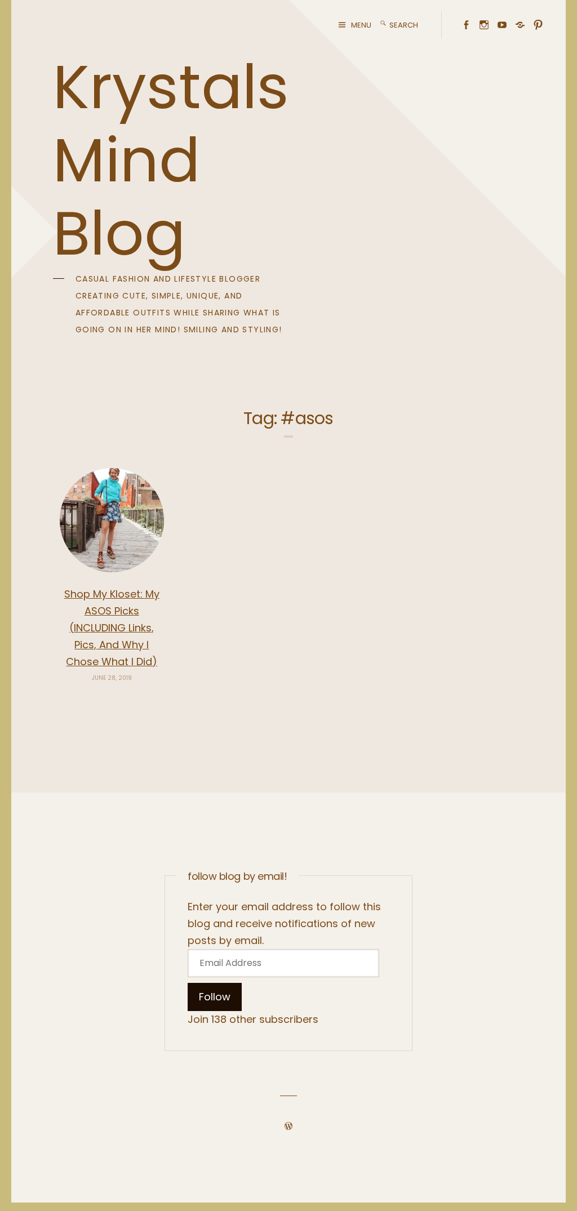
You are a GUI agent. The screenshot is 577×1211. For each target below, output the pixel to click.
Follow (214, 997)
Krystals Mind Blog (171, 160)
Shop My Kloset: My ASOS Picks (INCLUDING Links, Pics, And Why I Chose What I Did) (111, 628)
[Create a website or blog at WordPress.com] (288, 1126)
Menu (361, 25)
